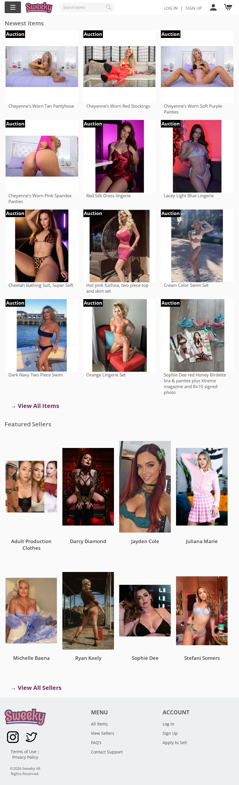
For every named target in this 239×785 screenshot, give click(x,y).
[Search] (109, 7)
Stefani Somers (202, 658)
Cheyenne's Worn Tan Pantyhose (41, 106)
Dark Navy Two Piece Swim (35, 375)
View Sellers (102, 733)
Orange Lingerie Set (106, 375)
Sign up (194, 8)
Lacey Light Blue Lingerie (189, 195)
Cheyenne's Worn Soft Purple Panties (193, 109)
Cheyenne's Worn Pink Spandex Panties (40, 198)
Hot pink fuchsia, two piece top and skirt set (117, 288)
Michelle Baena (31, 658)
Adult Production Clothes (31, 544)
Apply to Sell (175, 742)
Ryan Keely (88, 658)
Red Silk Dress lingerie (108, 195)
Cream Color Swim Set (186, 285)
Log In (171, 8)
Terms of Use (24, 751)
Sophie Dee (145, 658)
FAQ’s (96, 742)
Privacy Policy (25, 757)
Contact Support (107, 752)
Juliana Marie (202, 541)
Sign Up (170, 733)
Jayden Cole (145, 541)
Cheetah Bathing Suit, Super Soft (40, 285)
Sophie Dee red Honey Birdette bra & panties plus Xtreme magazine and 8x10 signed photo (195, 383)
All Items (99, 724)
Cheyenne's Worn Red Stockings (118, 106)
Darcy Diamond (88, 541)
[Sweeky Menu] (13, 7)
